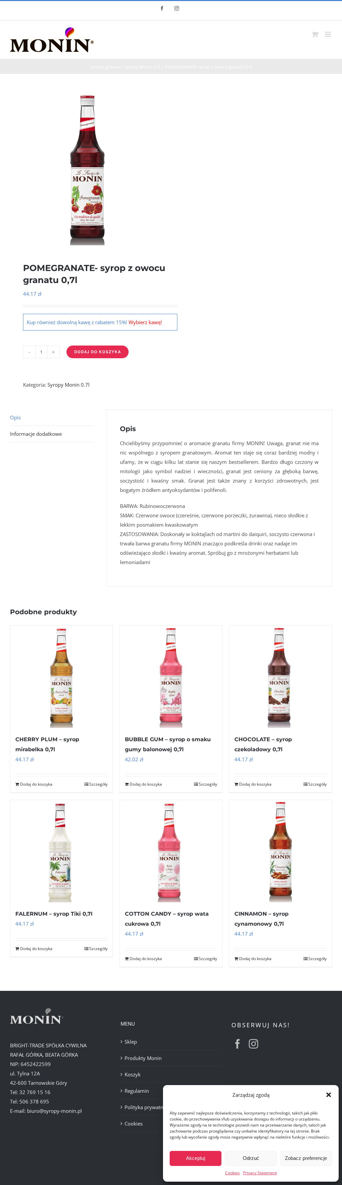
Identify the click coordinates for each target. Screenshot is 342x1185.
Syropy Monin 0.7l (68, 384)
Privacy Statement (260, 1173)
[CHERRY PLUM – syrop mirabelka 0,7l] (61, 677)
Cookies (232, 1173)
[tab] (52, 417)
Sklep (131, 1041)
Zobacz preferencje (306, 1158)
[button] (328, 1094)
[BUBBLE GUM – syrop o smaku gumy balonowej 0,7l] (171, 677)
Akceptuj (195, 1158)
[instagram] (253, 1044)
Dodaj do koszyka (97, 351)
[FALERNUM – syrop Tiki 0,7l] (61, 851)
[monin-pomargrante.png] (87, 168)
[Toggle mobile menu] (328, 34)
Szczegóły (98, 784)
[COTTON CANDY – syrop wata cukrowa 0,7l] (171, 851)
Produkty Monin (143, 1058)
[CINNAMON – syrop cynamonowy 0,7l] (280, 851)
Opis (15, 417)
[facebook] (237, 1044)
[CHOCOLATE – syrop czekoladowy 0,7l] (280, 677)
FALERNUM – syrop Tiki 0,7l (54, 914)
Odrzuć (251, 1158)
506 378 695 (34, 1101)
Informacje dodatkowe (36, 433)
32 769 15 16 (34, 1092)
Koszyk (133, 1074)
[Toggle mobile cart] (315, 34)
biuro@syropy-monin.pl (54, 1110)
